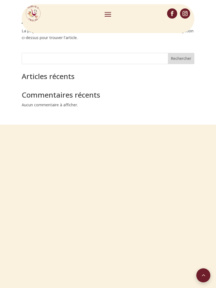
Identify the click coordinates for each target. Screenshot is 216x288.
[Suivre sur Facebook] (172, 13)
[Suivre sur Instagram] (185, 13)
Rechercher (181, 58)
